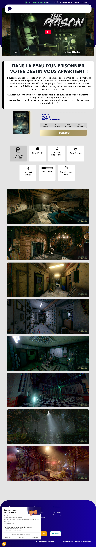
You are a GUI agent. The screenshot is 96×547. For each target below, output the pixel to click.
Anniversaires (57, 512)
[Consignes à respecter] (19, 145)
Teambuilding (57, 515)
